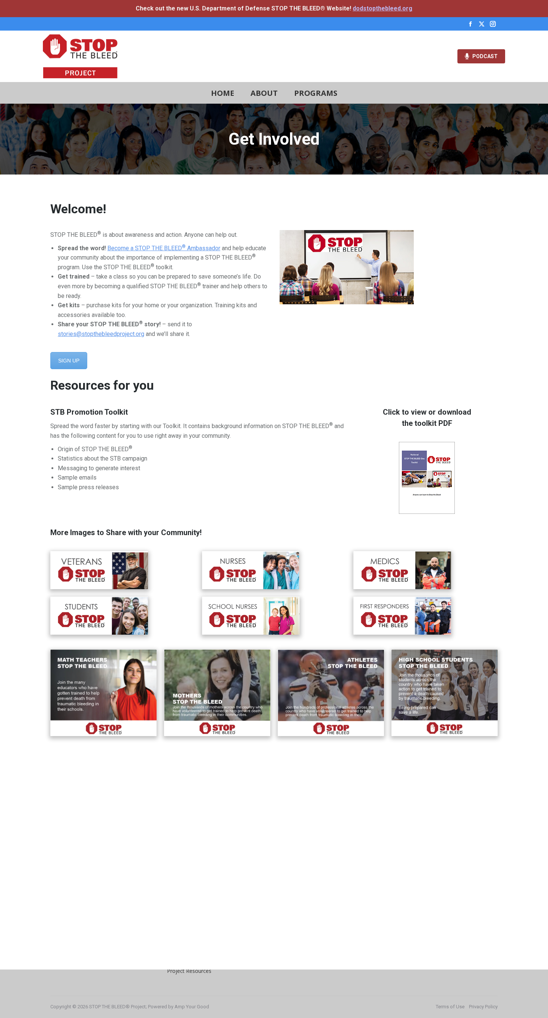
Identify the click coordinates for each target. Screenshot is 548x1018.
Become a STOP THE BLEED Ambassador (163, 248)
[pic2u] (444, 693)
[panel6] (402, 616)
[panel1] (250, 570)
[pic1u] (331, 693)
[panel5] (402, 570)
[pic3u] (103, 693)
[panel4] (251, 616)
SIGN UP (68, 361)
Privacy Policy (483, 1006)
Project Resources (189, 970)
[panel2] (99, 570)
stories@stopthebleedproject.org (101, 333)
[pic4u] (217, 693)
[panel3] (99, 616)
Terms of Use (450, 1006)
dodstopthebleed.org (382, 8)
